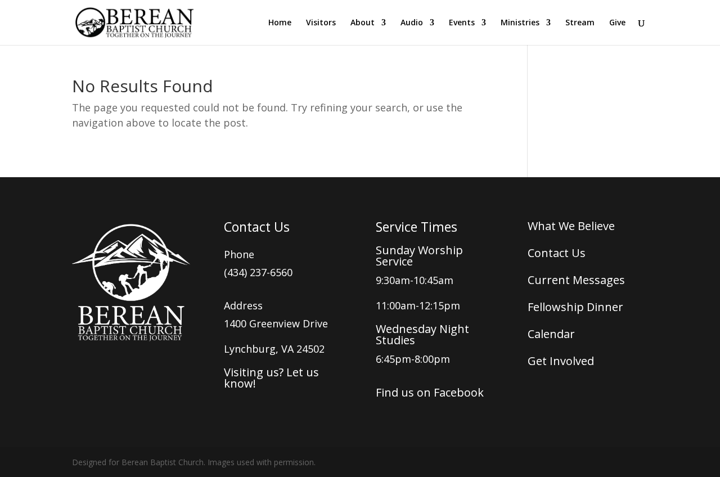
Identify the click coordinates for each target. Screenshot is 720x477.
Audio (411, 23)
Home (279, 23)
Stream (580, 23)
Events (462, 23)
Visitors (321, 23)
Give (617, 23)
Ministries (520, 23)
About (362, 23)
